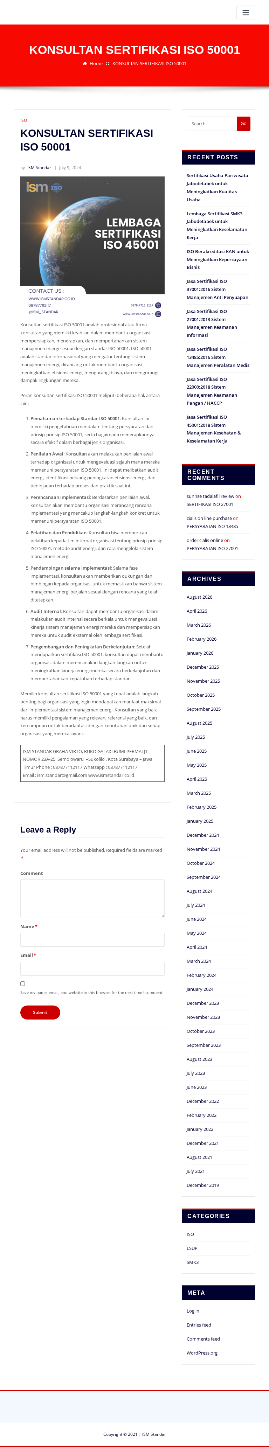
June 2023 (197, 1087)
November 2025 (203, 681)
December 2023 (203, 1003)
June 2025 (197, 751)
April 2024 (197, 947)
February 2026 (201, 639)
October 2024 (201, 863)
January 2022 (200, 1129)
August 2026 (199, 597)
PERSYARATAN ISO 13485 (212, 526)
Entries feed (199, 1325)
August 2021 (199, 1157)
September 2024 (204, 877)
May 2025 (197, 765)
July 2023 (196, 1073)
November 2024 (203, 849)
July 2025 (196, 737)
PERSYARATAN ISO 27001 (212, 548)
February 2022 (201, 1115)
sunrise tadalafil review (210, 496)
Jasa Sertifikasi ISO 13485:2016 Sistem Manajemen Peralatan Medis (218, 357)
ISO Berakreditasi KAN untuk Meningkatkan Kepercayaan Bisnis (218, 259)
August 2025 (199, 723)
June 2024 (197, 919)
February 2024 (201, 975)
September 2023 (204, 1045)
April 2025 (197, 779)
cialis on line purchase (209, 518)
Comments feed (203, 1339)
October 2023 (201, 1031)
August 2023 (199, 1059)
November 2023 (203, 1017)
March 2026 (199, 625)
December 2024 (203, 835)
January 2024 (200, 989)
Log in (193, 1311)
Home (96, 63)
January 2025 (200, 821)
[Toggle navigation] (245, 13)
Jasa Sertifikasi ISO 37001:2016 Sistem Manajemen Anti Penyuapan (217, 289)
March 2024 (199, 961)
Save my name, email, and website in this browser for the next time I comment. (92, 992)
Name (28, 926)
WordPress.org (202, 1353)
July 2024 (196, 905)
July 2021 (196, 1171)
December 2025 (203, 667)
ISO (23, 120)
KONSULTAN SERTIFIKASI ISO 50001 (149, 63)
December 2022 (203, 1101)
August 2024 (199, 891)
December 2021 (203, 1143)
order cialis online (205, 540)
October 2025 (201, 695)
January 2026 (200, 653)
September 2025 (204, 709)
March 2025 (199, 793)
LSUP (192, 1248)
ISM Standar (35, 168)
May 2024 (197, 933)
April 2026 (197, 611)
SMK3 (193, 1262)
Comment (31, 873)
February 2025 (201, 807)
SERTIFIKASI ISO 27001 (210, 504)
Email (28, 955)
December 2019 (203, 1185)
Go (244, 123)
